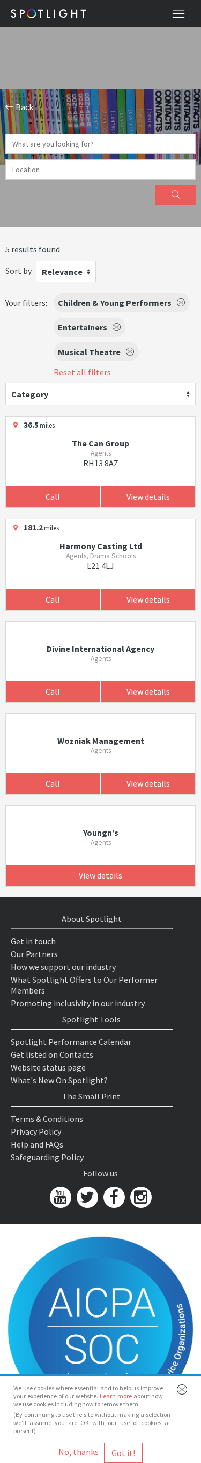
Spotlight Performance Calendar (71, 1041)
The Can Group (100, 443)
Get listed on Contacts (52, 1054)
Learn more (116, 1396)
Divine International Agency (100, 648)
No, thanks (78, 1451)
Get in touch (33, 941)
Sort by (18, 270)
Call (53, 496)
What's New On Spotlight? (59, 1080)
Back (23, 107)
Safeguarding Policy (47, 1157)
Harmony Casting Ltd (100, 546)
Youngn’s (100, 832)
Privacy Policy (36, 1131)
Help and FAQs (37, 1144)
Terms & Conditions (47, 1118)
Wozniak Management (100, 740)
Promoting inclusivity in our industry (78, 1003)
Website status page (48, 1067)
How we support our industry (63, 966)
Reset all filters (82, 372)
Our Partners (34, 954)
